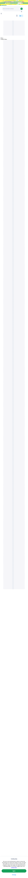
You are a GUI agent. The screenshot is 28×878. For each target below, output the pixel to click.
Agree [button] (14, 871)
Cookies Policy (14, 867)
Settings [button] (14, 874)
